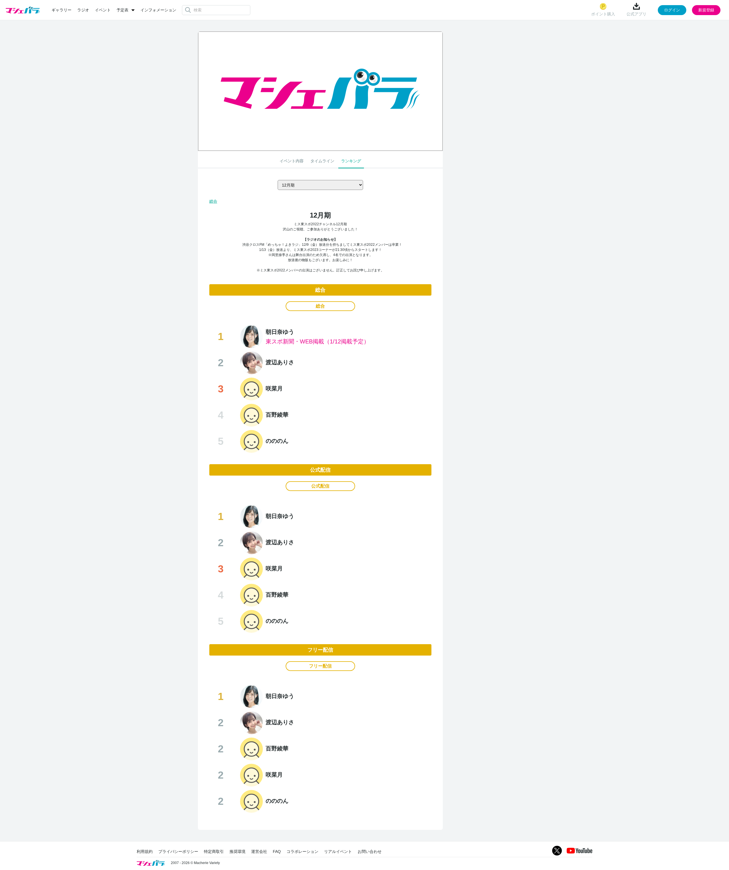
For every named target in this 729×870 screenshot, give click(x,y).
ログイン (672, 10)
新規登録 (706, 10)
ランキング (351, 161)
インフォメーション (158, 10)
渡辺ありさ (280, 362)
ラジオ (83, 10)
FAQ (277, 851)
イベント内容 (292, 161)
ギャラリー (61, 10)
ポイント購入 (603, 14)
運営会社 (259, 851)
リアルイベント (338, 851)
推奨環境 (237, 851)
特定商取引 (214, 851)
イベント (103, 10)
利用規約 (145, 851)
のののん (277, 441)
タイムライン (322, 161)
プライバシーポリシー (178, 851)
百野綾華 (277, 415)
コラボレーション (302, 851)
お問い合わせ (370, 851)
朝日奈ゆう (280, 332)
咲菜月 (274, 388)
